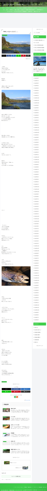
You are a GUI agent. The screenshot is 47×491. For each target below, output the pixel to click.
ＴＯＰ (15, 487)
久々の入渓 (37, 42)
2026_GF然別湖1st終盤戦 (39, 47)
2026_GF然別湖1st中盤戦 (39, 50)
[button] (28, 56)
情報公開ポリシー (30, 487)
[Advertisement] (23, 20)
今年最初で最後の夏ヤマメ (40, 40)
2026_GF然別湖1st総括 (39, 45)
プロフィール (36, 487)
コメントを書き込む (16, 476)
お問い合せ (44, 487)
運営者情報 (40, 487)
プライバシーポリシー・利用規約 (22, 487)
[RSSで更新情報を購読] (17, 397)
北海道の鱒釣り (5, 381)
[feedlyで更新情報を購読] (15, 397)
